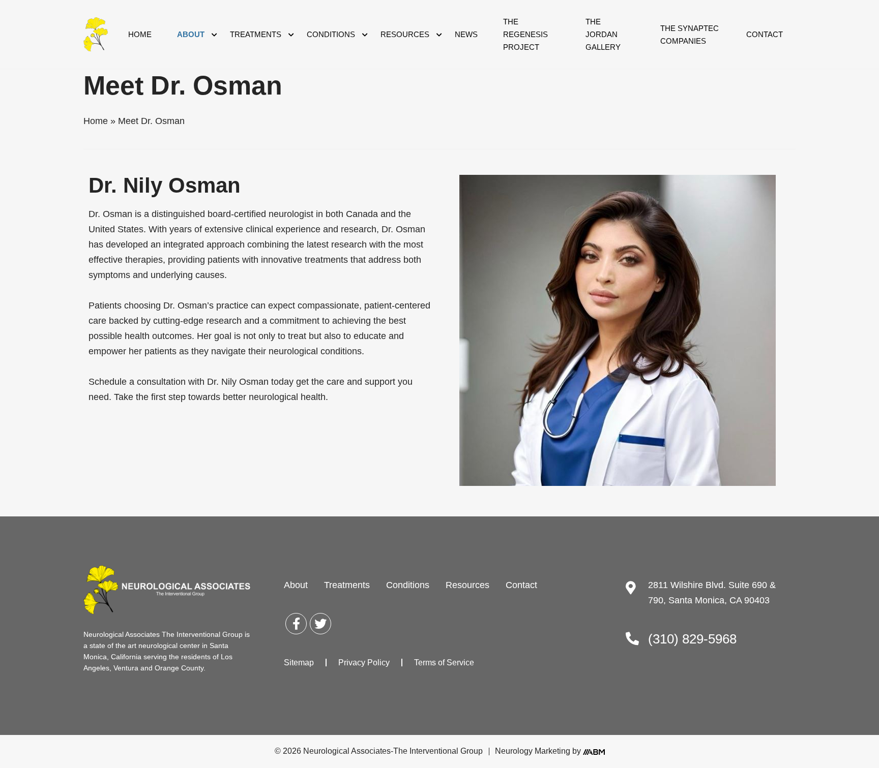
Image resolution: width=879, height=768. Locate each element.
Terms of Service (444, 662)
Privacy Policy (364, 662)
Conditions (331, 34)
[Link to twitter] (320, 623)
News (466, 34)
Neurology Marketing (532, 751)
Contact (764, 34)
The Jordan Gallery (603, 34)
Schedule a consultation (137, 382)
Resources (404, 34)
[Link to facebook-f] (296, 623)
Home (140, 34)
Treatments (255, 34)
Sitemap (299, 662)
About (190, 34)
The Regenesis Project (525, 34)
